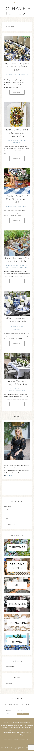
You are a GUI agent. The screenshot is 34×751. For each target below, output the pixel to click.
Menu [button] (18, 2)
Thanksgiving (16, 76)
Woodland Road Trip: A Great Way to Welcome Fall (17, 199)
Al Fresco (9, 206)
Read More (17, 92)
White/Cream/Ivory (21, 390)
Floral (15, 206)
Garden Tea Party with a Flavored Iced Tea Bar (17, 259)
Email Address (8, 515)
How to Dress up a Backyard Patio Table (17, 382)
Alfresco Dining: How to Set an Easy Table (17, 320)
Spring (20, 328)
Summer (8, 267)
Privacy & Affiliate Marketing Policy (23, 748)
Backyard (15, 265)
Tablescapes (24, 74)
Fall (19, 74)
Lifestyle (24, 206)
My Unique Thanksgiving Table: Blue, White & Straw (17, 66)
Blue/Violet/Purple (10, 74)
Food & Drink (15, 140)
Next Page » (17, 416)
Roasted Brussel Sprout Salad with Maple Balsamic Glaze (17, 133)
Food (19, 206)
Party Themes (23, 265)
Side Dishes (23, 140)
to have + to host (17, 10)
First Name (7, 506)
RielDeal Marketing (7, 747)
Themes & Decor (23, 267)
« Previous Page (8, 412)
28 (29, 412)
